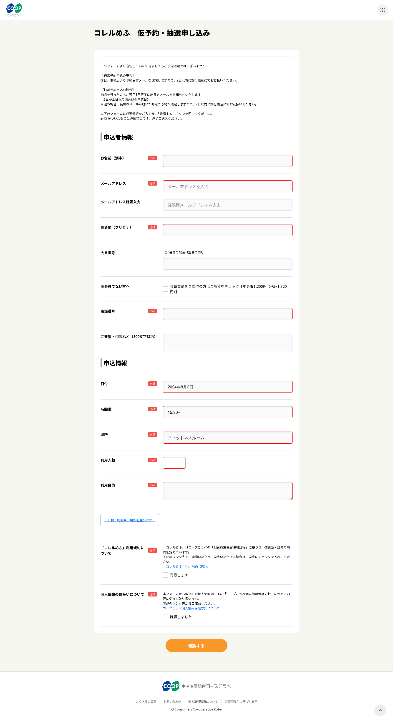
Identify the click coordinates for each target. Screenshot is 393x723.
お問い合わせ (172, 701)
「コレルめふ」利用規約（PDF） (186, 566)
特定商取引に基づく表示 (241, 701)
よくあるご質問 (146, 701)
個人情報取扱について (203, 701)
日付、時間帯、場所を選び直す (129, 520)
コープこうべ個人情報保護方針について (191, 608)
